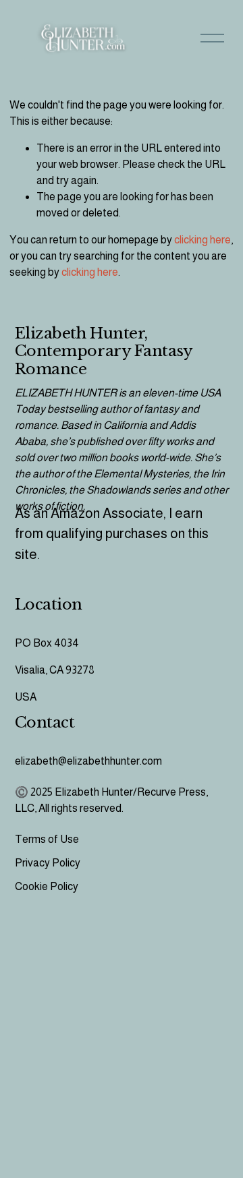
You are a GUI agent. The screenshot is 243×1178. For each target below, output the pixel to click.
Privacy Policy (47, 862)
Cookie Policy (46, 886)
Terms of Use (47, 839)
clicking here (202, 239)
